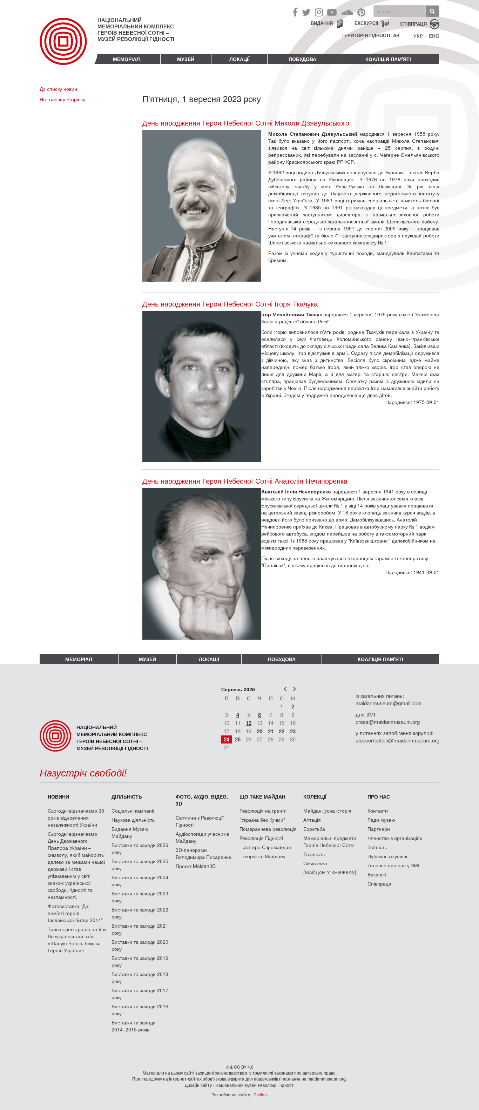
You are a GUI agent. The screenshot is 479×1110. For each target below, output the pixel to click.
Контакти (377, 810)
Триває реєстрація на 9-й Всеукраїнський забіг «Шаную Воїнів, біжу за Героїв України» (77, 940)
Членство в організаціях (394, 837)
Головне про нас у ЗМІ (393, 865)
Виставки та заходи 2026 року (140, 848)
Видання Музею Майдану (130, 832)
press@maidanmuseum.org (388, 721)
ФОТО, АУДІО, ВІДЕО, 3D (202, 800)
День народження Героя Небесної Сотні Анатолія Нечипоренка (245, 481)
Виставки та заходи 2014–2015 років (134, 1026)
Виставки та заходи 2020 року (140, 945)
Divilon (260, 1094)
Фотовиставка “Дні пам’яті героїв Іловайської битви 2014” (75, 912)
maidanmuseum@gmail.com (389, 703)
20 (259, 731)
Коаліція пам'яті (388, 58)
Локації (239, 58)
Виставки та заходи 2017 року (140, 994)
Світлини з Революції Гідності (200, 821)
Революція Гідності (261, 837)
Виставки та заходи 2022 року (140, 913)
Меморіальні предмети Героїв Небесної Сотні (329, 841)
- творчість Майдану (262, 856)
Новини (58, 796)
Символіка (315, 863)
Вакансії (376, 874)
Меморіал (126, 58)
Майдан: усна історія (327, 810)
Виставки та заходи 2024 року (140, 881)
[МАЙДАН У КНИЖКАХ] (329, 872)
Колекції (314, 796)
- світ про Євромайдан (265, 846)
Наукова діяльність (133, 819)
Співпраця (379, 883)
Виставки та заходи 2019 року (140, 961)
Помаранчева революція (268, 828)
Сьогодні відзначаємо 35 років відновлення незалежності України (76, 817)
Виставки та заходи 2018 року (140, 977)
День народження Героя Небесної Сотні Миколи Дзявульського (245, 122)
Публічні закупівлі (387, 856)
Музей (185, 58)
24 (226, 739)
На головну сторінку (62, 99)
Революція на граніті (263, 810)
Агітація (312, 819)
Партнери (378, 828)
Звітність (377, 846)
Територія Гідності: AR (370, 35)
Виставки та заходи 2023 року (140, 897)
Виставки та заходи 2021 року (140, 929)
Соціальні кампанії (133, 810)
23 (293, 731)
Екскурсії (366, 23)
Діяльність (127, 796)
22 (281, 731)
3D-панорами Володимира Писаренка (203, 853)
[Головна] (68, 47)
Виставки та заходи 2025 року (140, 864)
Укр (418, 35)
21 (271, 731)
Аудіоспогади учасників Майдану (202, 837)
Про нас (378, 796)
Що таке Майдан (262, 796)
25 (238, 739)
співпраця (413, 23)
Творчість (314, 853)
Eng (434, 35)
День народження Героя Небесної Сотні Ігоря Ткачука (230, 304)
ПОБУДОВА (302, 58)
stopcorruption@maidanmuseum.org (397, 740)
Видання (322, 23)
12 (248, 723)
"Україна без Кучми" (262, 819)
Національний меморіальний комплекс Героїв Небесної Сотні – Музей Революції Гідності (135, 29)
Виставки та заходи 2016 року (140, 1010)
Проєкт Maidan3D (196, 865)
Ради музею (381, 819)
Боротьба (314, 828)
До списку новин (58, 88)
